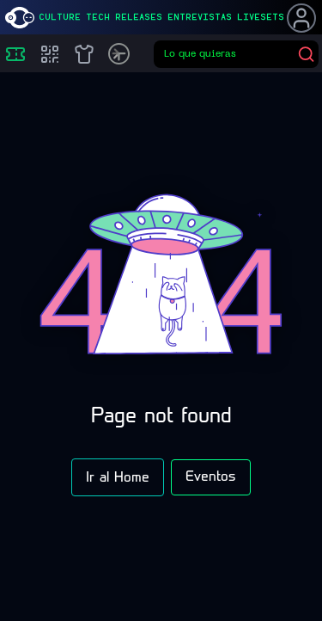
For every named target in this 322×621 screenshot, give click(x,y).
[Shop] (84, 54)
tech (98, 17)
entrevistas (199, 17)
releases (138, 17)
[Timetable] (119, 54)
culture (60, 17)
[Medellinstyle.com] (19, 18)
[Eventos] (15, 54)
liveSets (260, 17)
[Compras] (49, 54)
